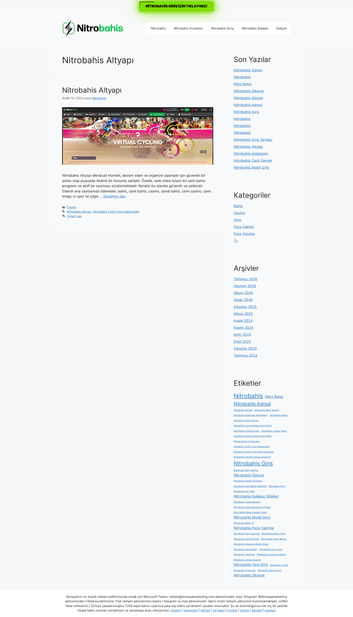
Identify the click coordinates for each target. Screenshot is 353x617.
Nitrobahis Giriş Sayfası (253, 140)
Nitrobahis (158, 28)
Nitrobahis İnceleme (188, 28)
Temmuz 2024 (245, 355)
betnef (205, 610)
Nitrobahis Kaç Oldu (244, 491)
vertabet (219, 610)
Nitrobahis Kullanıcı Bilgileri (256, 496)
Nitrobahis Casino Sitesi (274, 431)
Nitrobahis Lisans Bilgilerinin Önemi (252, 507)
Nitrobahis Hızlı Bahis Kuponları (250, 486)
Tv (236, 241)
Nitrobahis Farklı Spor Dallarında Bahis (254, 452)
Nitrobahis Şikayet (255, 28)
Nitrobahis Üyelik (279, 565)
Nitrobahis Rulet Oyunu (273, 533)
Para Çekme (244, 227)
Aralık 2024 (243, 321)
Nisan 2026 (243, 300)
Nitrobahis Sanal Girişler (246, 539)
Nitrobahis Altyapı (92, 90)
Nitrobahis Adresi (248, 70)
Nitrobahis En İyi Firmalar (247, 441)
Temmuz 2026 (245, 279)
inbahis (176, 610)
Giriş (237, 220)
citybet (232, 610)
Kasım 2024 (243, 328)
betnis (244, 610)
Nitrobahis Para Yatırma (254, 528)
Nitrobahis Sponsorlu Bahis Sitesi (251, 544)
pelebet (270, 610)
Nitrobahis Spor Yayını (271, 549)
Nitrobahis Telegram (244, 554)
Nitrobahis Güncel (248, 98)
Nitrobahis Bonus (279, 415)
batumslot (191, 610)
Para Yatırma (244, 234)
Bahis (238, 206)
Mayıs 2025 (243, 314)
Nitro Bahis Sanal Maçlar (273, 539)
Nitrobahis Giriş (222, 28)
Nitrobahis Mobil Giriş (251, 167)
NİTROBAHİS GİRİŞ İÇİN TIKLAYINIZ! (176, 6)
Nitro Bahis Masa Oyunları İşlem (250, 512)
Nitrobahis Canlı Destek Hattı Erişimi (253, 425)
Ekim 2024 (242, 335)
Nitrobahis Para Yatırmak (246, 533)
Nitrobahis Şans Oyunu (269, 570)
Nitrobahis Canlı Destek (253, 160)
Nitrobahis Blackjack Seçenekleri (251, 415)
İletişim (281, 28)
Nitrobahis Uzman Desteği (247, 560)
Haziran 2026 (245, 286)
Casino (71, 207)
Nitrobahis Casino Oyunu (246, 431)
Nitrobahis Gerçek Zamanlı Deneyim (252, 457)
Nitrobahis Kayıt (277, 486)
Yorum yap (74, 216)
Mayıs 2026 (243, 293)
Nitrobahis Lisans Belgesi (247, 502)
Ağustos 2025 (245, 307)
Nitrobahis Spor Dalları (245, 549)
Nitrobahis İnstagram (251, 154)
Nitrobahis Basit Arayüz (267, 410)
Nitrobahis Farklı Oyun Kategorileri (116, 211)
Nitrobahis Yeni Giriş (251, 564)
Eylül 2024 (242, 341)
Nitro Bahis (243, 84)
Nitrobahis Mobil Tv (244, 523)
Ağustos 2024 (245, 348)
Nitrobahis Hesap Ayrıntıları (248, 481)
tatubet (257, 610)
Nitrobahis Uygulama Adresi (271, 554)
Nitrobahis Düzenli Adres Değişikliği (252, 436)
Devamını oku (114, 196)
